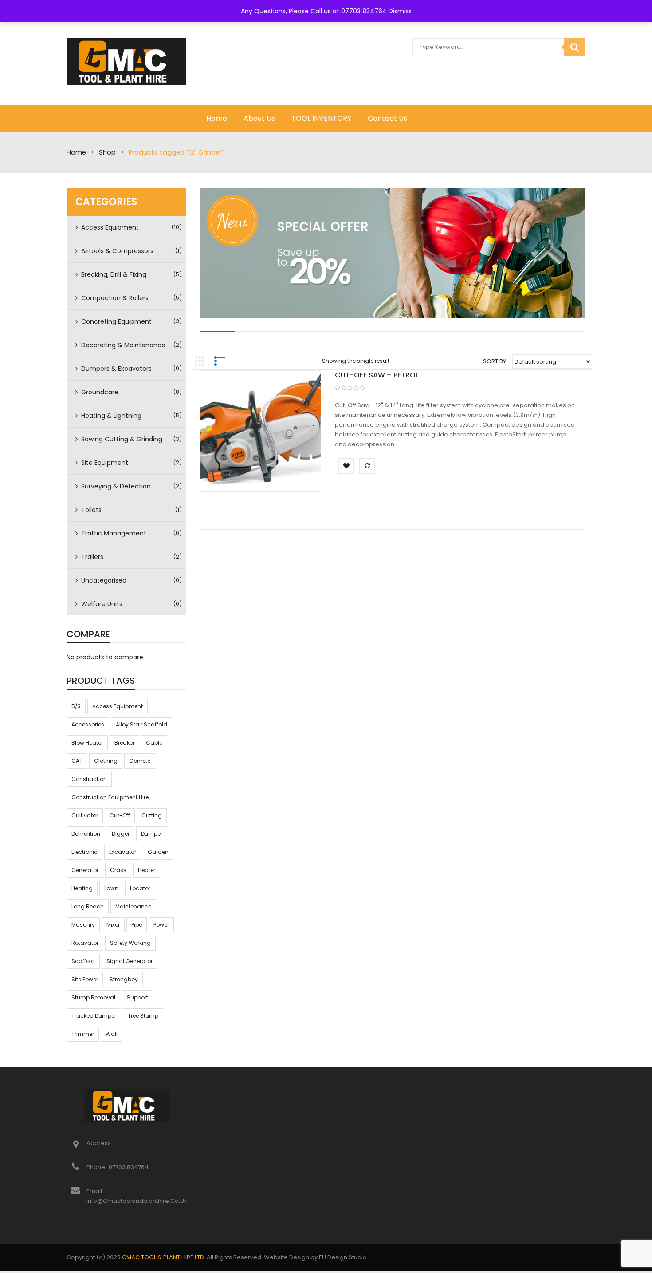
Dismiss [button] (400, 11)
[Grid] (199, 361)
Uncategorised (103, 580)
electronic (84, 852)
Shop (107, 152)
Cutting (151, 815)
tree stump (143, 1015)
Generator (84, 870)
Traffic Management (113, 533)
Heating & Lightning (111, 415)
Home (216, 118)
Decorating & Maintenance (123, 345)
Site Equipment (104, 462)
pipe (136, 924)
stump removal (93, 997)
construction (89, 779)
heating (82, 888)
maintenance (133, 906)
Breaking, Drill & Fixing (113, 274)
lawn (111, 888)
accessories (87, 724)
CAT (76, 761)
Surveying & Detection (116, 486)
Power (161, 924)
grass (118, 870)
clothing (106, 761)
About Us (259, 118)
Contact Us (387, 118)
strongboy (124, 979)
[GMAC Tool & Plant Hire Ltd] (126, 61)
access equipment (117, 706)
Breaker (124, 742)
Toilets (91, 509)
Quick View (260, 432)
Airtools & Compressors (117, 250)
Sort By (494, 361)
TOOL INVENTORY (321, 118)
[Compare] (367, 466)
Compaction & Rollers (115, 297)
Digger (121, 833)
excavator (122, 852)
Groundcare (99, 392)
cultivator (84, 815)
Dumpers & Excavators (116, 368)
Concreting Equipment (116, 321)
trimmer (82, 1034)
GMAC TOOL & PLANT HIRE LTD (163, 1257)
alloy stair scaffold (141, 724)
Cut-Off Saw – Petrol (377, 375)
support (137, 997)
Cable (154, 742)
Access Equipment (110, 227)
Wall (112, 1034)
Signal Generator (129, 961)
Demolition (85, 833)
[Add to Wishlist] (346, 466)
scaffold (83, 961)
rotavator (84, 943)
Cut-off (120, 815)
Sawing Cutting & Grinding (121, 439)
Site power (84, 979)
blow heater (87, 742)
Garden (158, 852)
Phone (96, 1167)
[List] (219, 361)
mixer (113, 924)
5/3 (76, 706)
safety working (130, 943)
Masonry (83, 924)
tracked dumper (93, 1015)
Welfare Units (101, 603)
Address (98, 1143)
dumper (151, 833)
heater (146, 870)
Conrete (139, 761)
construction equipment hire (110, 797)
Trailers (92, 556)
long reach (87, 906)
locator (140, 888)
